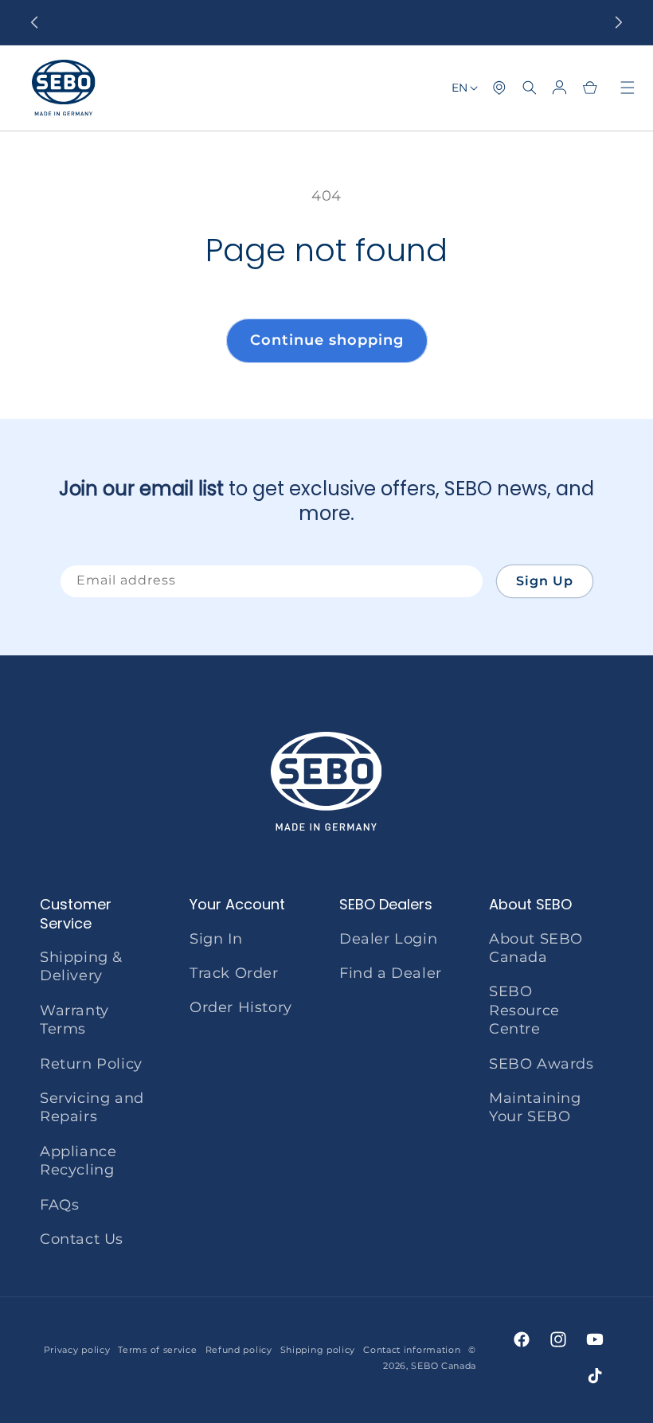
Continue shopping (327, 340)
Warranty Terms (74, 1020)
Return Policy (91, 1064)
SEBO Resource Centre (524, 1010)
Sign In (216, 939)
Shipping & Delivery (81, 966)
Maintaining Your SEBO (535, 1107)
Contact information (411, 1349)
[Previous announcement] (34, 22)
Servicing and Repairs (92, 1107)
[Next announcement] (618, 22)
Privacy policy (77, 1349)
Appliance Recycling (78, 1161)
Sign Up (544, 580)
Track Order (234, 973)
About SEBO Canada (536, 948)
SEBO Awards (541, 1064)
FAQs (59, 1205)
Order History (241, 1007)
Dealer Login (388, 939)
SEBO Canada (443, 1365)
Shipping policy (318, 1349)
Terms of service (157, 1349)
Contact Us (81, 1239)
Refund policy (238, 1349)
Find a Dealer (390, 973)
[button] (529, 87)
